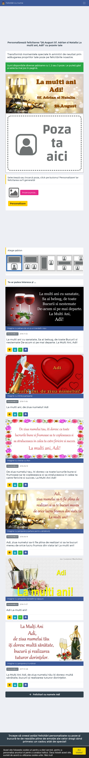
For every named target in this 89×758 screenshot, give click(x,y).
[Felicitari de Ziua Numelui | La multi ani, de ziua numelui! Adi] (44, 374)
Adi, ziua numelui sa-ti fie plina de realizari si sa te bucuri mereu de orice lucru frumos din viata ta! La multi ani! (42, 544)
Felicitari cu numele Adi (46, 694)
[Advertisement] (44, 23)
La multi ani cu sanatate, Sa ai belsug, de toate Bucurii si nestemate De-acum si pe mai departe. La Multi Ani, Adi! (41, 341)
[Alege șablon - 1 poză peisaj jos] (14, 263)
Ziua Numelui (12, 334)
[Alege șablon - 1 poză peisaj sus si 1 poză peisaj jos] (64, 263)
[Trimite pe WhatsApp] (20, 350)
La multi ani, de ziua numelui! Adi (27, 407)
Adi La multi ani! (16, 610)
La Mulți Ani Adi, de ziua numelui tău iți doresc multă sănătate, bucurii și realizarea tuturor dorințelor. (39, 676)
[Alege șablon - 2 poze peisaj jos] (31, 263)
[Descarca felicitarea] (15, 350)
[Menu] (84, 3)
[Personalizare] (9, 350)
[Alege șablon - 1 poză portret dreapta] (48, 263)
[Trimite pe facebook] (25, 350)
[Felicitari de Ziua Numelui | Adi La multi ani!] (44, 577)
